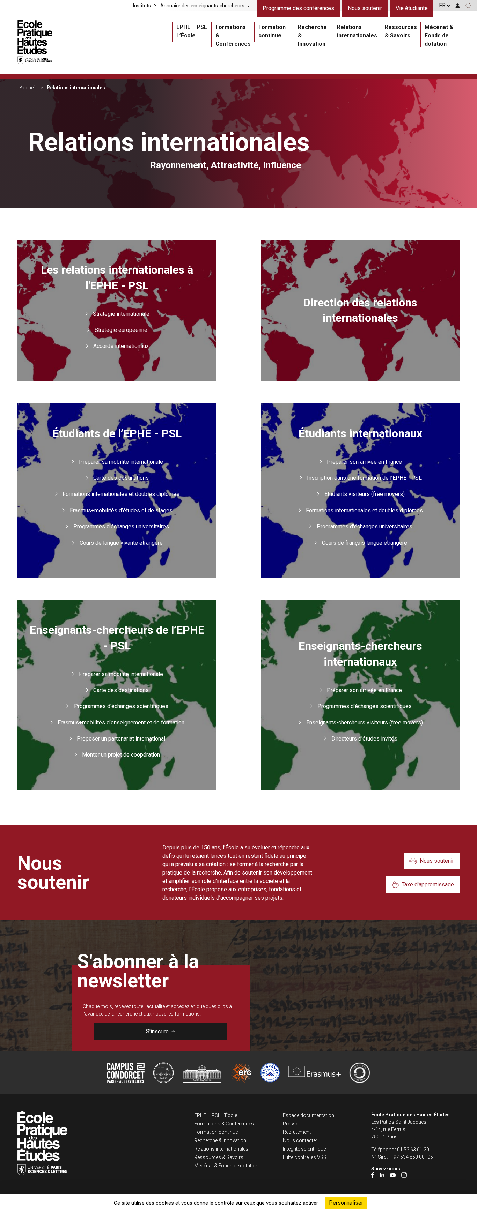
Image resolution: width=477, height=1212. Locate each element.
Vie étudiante (412, 8)
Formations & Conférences (233, 35)
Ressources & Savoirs (401, 31)
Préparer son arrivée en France (364, 462)
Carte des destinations (121, 478)
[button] (468, 5)
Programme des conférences (298, 8)
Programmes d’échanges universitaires (121, 526)
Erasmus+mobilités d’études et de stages (121, 510)
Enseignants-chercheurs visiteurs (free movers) (364, 722)
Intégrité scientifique (304, 1149)
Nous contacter (300, 1140)
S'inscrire (157, 1031)
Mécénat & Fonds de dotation (439, 35)
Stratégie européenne (121, 330)
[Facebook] (372, 1174)
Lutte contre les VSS (304, 1157)
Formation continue (272, 31)
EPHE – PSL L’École (191, 31)
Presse (290, 1124)
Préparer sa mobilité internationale (121, 462)
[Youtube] (393, 1174)
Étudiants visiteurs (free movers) (364, 494)
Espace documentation (308, 1115)
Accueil (28, 87)
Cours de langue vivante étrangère (121, 543)
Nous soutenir (365, 8)
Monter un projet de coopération (121, 754)
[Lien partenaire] (126, 1073)
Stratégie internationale (121, 314)
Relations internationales (357, 31)
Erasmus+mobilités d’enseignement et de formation (121, 722)
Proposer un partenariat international (121, 738)
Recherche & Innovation (312, 35)
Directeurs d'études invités (364, 738)
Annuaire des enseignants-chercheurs (202, 5)
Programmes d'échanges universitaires (364, 526)
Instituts (142, 5)
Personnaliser (346, 1202)
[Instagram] (404, 1174)
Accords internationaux (121, 346)
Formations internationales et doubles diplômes (121, 494)
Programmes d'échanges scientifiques (121, 706)
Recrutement (297, 1132)
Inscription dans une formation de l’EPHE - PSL (364, 478)
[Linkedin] (382, 1174)
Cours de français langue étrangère (364, 543)
